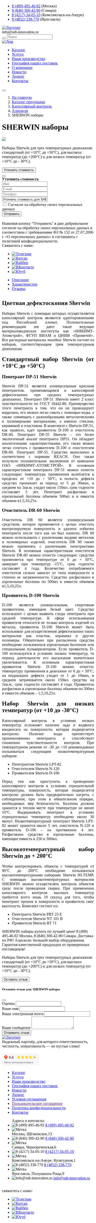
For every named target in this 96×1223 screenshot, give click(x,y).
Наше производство (28, 59)
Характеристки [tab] (24, 284)
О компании (22, 67)
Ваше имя (10, 1009)
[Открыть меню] (4, 90)
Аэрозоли (20, 111)
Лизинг (18, 76)
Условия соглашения (29, 1099)
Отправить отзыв (16, 1032)
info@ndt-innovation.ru (71, 1178)
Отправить (12, 214)
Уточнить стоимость (19, 170)
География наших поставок (35, 63)
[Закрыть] (4, 176)
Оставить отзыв (16, 979)
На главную (22, 97)
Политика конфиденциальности (39, 1108)
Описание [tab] (20, 280)
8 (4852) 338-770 (25, 19)
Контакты (20, 81)
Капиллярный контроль (32, 106)
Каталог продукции (28, 102)
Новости (19, 72)
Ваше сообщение (16, 1028)
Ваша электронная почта (23, 1014)
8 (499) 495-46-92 (26, 6)
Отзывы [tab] (18, 289)
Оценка (8, 1003)
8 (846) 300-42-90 (26, 10)
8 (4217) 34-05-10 (26, 15)
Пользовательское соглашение (37, 1103)
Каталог (18, 50)
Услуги (18, 54)
